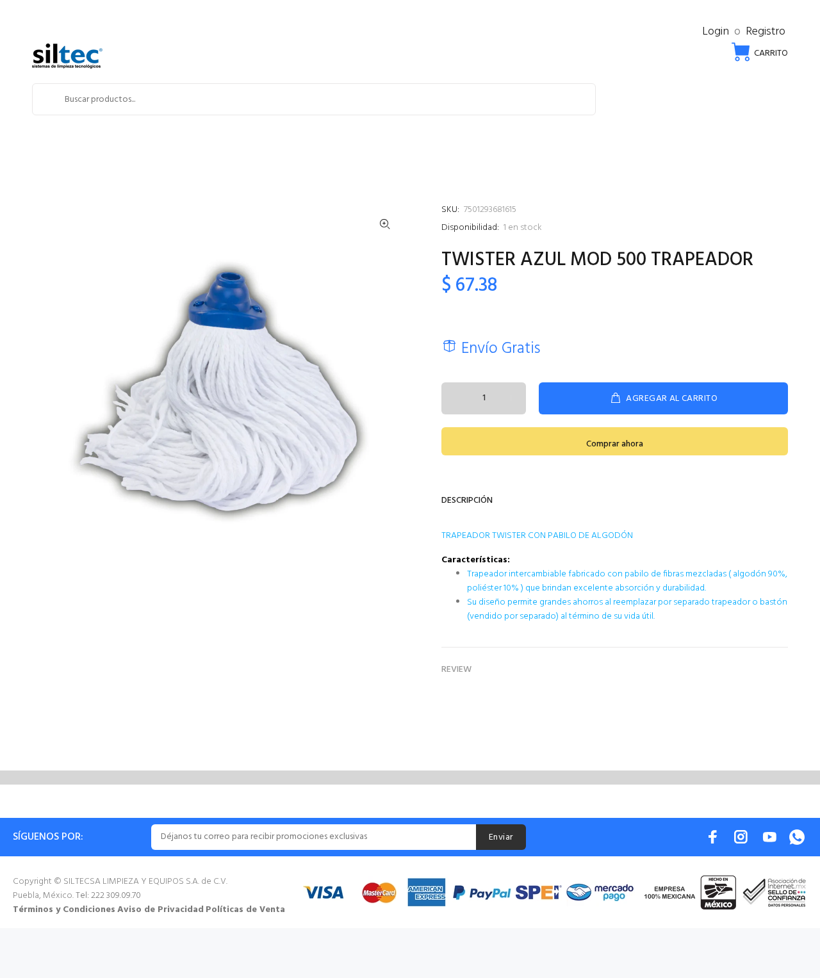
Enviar (501, 837)
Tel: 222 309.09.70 (108, 895)
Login (715, 31)
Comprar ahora (614, 444)
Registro (765, 31)
